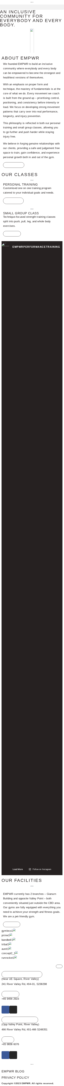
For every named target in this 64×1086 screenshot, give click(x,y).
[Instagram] (13, 1010)
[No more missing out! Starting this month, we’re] (48, 295)
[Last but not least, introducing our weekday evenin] (16, 603)
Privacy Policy (15, 1077)
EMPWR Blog (13, 1071)
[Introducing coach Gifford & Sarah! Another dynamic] (16, 778)
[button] (32, 7)
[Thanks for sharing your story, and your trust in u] (16, 411)
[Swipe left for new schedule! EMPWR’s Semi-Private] (48, 433)
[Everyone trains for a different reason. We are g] (48, 608)
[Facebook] (5, 1010)
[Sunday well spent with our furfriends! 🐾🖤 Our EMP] (16, 297)
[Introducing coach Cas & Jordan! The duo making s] (48, 767)
